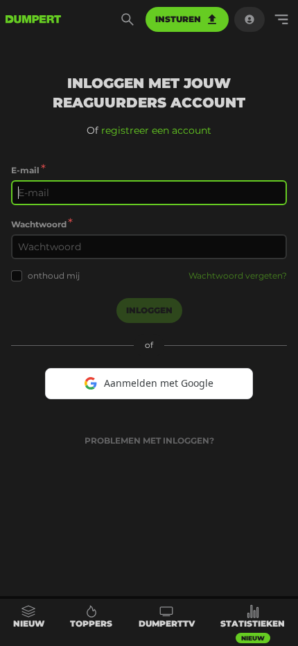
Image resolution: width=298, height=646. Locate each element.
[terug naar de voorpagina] (33, 19)
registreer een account (156, 130)
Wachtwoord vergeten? (238, 275)
